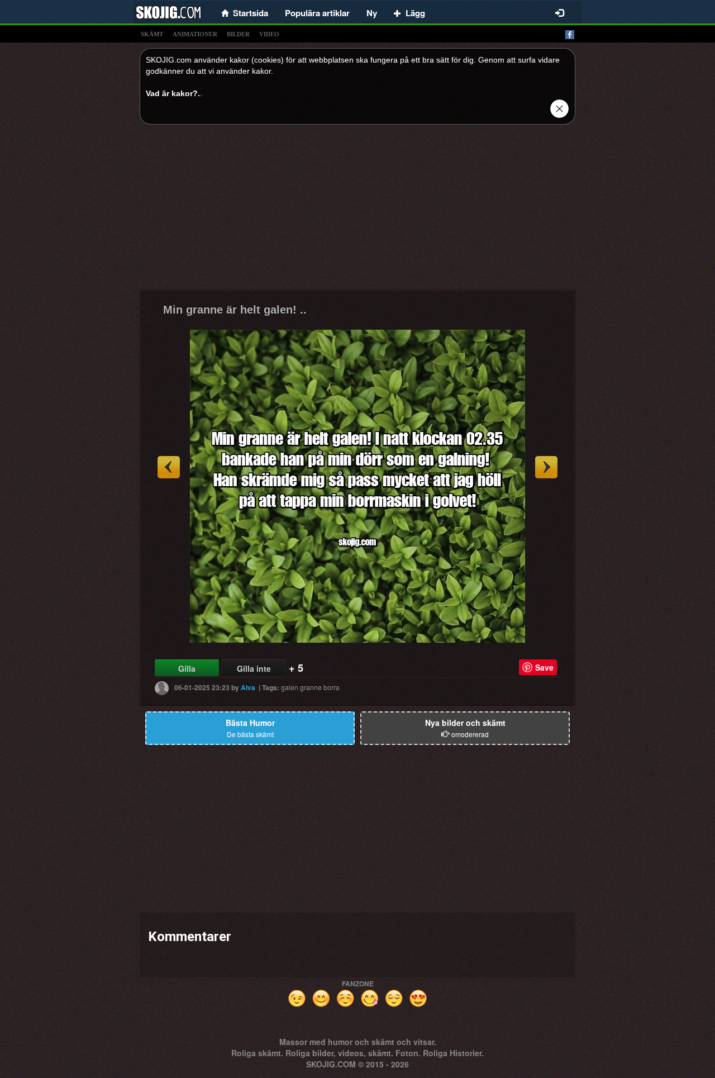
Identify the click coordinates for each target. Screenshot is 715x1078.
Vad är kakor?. (173, 93)
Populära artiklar (317, 13)
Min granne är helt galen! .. (235, 309)
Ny (371, 13)
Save (544, 667)
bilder (238, 34)
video (269, 34)
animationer (195, 34)
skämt (152, 34)
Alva (248, 687)
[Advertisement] (357, 211)
